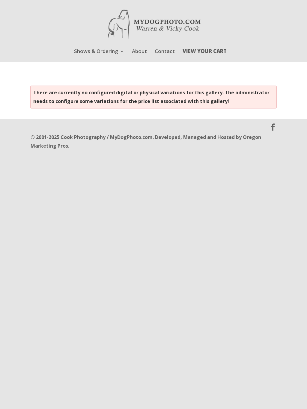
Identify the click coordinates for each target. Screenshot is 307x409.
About (139, 51)
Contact (165, 51)
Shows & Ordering (96, 51)
